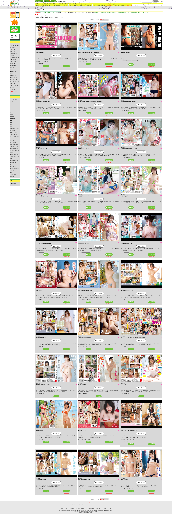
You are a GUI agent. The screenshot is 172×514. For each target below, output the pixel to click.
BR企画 (11, 102)
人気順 (46, 17)
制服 (11, 51)
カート (48, 1)
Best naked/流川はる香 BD (84, 479)
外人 (11, 87)
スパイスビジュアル (14, 150)
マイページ (40, 1)
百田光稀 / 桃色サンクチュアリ (43, 290)
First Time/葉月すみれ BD (41, 148)
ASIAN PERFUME (14, 100)
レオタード (12, 53)
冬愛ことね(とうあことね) (128, 439)
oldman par (12, 118)
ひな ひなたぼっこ (125, 479)
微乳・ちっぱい (13, 81)
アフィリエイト (99, 505)
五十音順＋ (60, 17)
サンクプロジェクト (14, 148)
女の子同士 (12, 77)
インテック (12, 140)
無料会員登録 (129, 5)
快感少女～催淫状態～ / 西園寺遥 (43, 384)
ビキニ (11, 49)
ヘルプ (54, 1)
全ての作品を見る (15, 37)
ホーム (10, 7)
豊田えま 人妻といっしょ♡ (84, 430)
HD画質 (46, 66)
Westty (11, 126)
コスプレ (12, 61)
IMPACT (12, 108)
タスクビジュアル (14, 154)
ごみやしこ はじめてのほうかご (85, 243)
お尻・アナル (13, 85)
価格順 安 (51, 17)
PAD (11, 120)
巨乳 (11, 55)
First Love (12, 104)
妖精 (11, 172)
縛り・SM (12, 79)
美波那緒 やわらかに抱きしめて (43, 101)
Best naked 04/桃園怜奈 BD (127, 290)
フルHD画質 (67, 66)
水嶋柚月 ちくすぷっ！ (126, 196)
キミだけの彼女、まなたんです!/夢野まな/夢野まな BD (90, 101)
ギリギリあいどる (14, 146)
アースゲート (13, 138)
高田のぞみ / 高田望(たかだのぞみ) (130, 60)
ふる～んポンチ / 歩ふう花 (127, 384)
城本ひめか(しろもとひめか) (44, 61)
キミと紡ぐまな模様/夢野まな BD (43, 243)
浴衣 (11, 67)
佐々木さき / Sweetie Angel (84, 337)
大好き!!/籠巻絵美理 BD (41, 479)
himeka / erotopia (40, 52)
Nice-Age (12, 116)
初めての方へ (109, 5)
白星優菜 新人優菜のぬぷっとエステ (129, 148)
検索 (156, 1)
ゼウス (11, 152)
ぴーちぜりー (13, 130)
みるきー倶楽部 (13, 132)
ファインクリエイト (14, 160)
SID (11, 124)
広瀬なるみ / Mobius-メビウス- (85, 290)
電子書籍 (12, 47)
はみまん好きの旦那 (14, 128)
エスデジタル (13, 142)
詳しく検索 (160, 1)
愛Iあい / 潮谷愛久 (82, 384)
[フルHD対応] (13, 45)
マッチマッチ (13, 166)
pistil (11, 122)
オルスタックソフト (14, 144)
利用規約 (93, 505)
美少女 (11, 63)
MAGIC (11, 114)
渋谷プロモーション (14, 174)
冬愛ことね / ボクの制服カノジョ (129, 430)
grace (11, 106)
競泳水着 (12, 75)
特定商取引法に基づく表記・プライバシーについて (80, 505)
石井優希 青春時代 (40, 430)
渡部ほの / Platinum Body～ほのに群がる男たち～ (89, 52)
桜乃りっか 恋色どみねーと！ (42, 196)
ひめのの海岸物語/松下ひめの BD (128, 101)
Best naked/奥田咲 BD (41, 337)
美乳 (11, 69)
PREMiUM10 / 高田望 (125, 52)
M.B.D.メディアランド (86, 61)
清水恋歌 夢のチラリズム (83, 196)
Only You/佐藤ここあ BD (126, 243)
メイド (11, 83)
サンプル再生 (57, 55)
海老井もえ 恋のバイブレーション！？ (87, 148)
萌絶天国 (12, 176)
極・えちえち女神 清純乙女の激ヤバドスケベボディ (133, 337)
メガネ (11, 89)
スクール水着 (13, 65)
